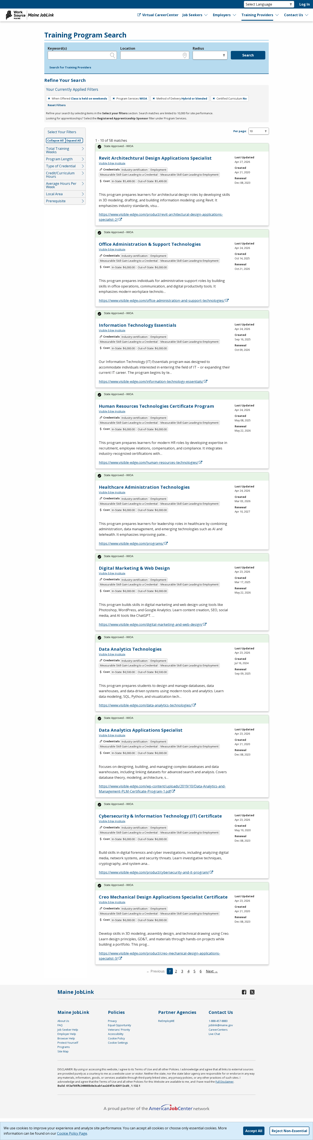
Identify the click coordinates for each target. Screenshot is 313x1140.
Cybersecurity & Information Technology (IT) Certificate (160, 816)
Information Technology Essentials (137, 325)
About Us (63, 1021)
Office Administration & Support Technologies (150, 244)
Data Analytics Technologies (130, 649)
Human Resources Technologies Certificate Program (156, 406)
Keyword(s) (57, 48)
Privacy (112, 1021)
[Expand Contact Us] (306, 15)
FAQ (60, 1025)
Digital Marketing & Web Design (134, 568)
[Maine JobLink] (30, 15)
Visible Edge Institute (112, 163)
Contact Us (293, 15)
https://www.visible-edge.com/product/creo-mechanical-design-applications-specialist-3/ (159, 956)
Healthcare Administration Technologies (144, 487)
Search (248, 55)
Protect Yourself (67, 1043)
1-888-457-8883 (218, 1021)
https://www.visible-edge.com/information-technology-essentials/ (151, 381)
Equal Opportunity (119, 1025)
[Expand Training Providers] (277, 15)
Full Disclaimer (224, 1082)
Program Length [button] (59, 159)
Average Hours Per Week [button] (61, 185)
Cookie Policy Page (72, 1133)
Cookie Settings (118, 1043)
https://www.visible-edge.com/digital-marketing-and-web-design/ (150, 624)
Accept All (253, 1130)
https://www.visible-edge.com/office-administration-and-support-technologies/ (162, 300)
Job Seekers (192, 15)
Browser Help (66, 1038)
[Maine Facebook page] (244, 992)
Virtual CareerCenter (159, 15)
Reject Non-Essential (289, 1130)
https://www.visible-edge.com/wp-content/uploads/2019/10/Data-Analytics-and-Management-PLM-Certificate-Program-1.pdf (162, 789)
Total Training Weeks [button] (57, 150)
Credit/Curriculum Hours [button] (60, 175)
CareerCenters (218, 1030)
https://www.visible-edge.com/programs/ (131, 543)
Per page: (240, 131)
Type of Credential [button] (61, 166)
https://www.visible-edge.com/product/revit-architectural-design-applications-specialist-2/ (161, 217)
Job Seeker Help (67, 1030)
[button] (70, 67)
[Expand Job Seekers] (206, 15)
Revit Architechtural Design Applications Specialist (155, 158)
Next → (212, 971)
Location (127, 48)
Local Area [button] (54, 194)
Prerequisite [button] (56, 201)
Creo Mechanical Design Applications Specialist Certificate (163, 897)
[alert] (182, 147)
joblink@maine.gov (221, 1025)
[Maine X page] (252, 992)
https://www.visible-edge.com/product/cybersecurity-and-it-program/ (154, 872)
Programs (63, 1047)
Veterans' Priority (119, 1030)
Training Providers (257, 15)
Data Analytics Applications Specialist (140, 730)
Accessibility (115, 1034)
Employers (222, 15)
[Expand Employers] (234, 15)
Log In (304, 4)
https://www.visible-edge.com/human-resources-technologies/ (148, 462)
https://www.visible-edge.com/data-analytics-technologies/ (145, 705)
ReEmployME (166, 1021)
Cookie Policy (116, 1038)
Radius (198, 48)
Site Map (63, 1051)
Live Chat (214, 1034)
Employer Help (66, 1034)
